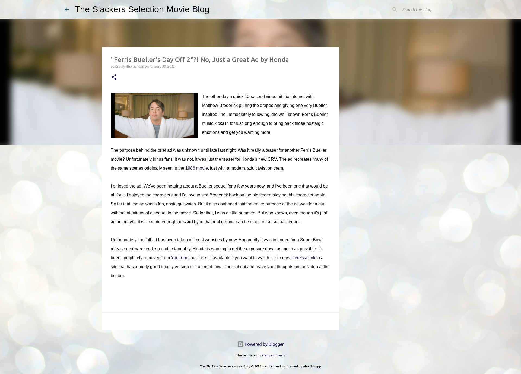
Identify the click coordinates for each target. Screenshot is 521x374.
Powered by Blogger (264, 344)
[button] (114, 77)
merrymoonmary (273, 355)
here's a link (303, 257)
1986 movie (196, 168)
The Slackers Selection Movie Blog (142, 9)
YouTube (179, 257)
